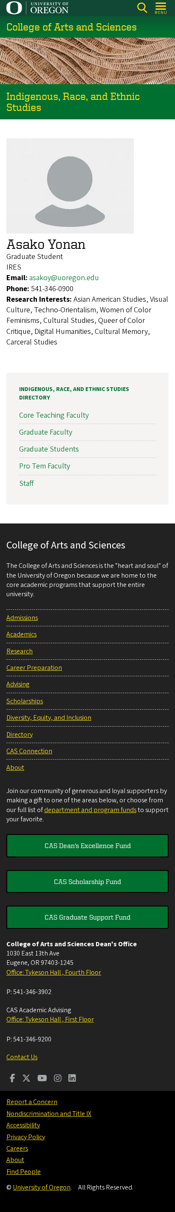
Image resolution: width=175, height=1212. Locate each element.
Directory (19, 734)
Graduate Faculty (45, 432)
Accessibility (23, 1125)
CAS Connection (29, 751)
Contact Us (21, 1057)
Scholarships (24, 701)
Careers (17, 1148)
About (15, 767)
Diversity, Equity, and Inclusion (48, 717)
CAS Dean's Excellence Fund (88, 845)
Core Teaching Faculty (54, 415)
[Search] (142, 8)
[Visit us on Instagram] (58, 1079)
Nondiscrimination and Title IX (48, 1113)
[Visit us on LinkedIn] (72, 1079)
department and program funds (90, 810)
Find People (23, 1171)
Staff (26, 483)
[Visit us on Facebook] (12, 1079)
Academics (21, 634)
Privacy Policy (25, 1137)
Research (19, 651)
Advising (17, 684)
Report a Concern (31, 1102)
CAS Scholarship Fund (87, 881)
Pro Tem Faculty (44, 466)
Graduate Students (49, 449)
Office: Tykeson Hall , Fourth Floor (53, 972)
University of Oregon (42, 1187)
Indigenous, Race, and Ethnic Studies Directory (74, 393)
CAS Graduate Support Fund (87, 917)
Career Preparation (34, 667)
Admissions (22, 618)
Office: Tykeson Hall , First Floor (50, 1019)
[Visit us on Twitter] (26, 1079)
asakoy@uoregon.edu (64, 278)
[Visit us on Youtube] (42, 1079)
